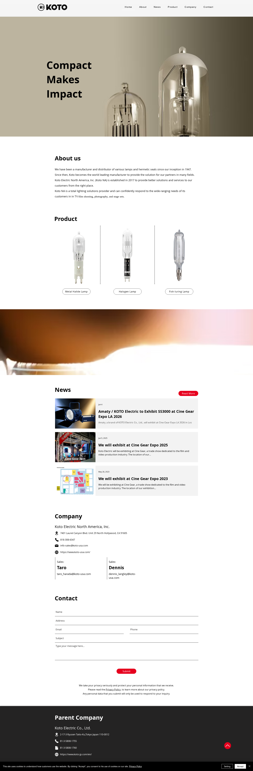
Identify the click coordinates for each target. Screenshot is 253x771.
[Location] (56, 533)
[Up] (227, 745)
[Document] (56, 748)
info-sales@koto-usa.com (74, 545)
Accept (240, 766)
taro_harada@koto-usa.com (74, 574)
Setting (227, 766)
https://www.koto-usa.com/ (75, 552)
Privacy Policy (113, 689)
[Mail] (56, 546)
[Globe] (56, 552)
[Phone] (57, 540)
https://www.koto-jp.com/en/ (76, 754)
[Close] (249, 766)
